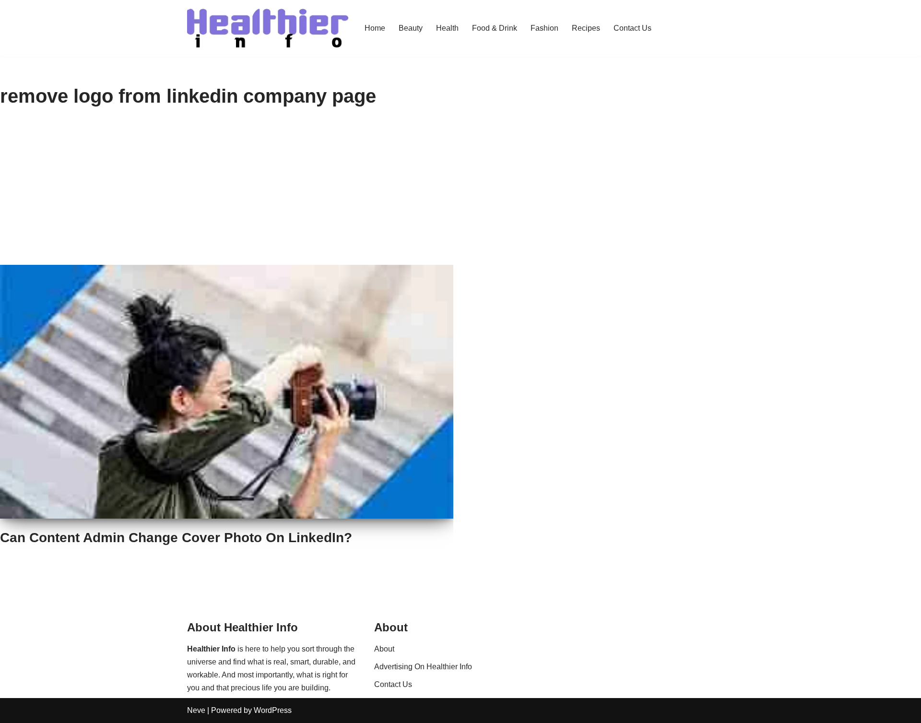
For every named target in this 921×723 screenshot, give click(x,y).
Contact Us (632, 28)
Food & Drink (494, 28)
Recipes (586, 28)
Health (447, 28)
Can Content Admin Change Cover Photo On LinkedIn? (176, 537)
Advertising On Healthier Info (423, 667)
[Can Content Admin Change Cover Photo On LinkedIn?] (226, 392)
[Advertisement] (460, 193)
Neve (196, 710)
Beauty (411, 28)
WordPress (273, 710)
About (384, 649)
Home (375, 28)
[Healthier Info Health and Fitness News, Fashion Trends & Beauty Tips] (267, 28)
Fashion (544, 28)
